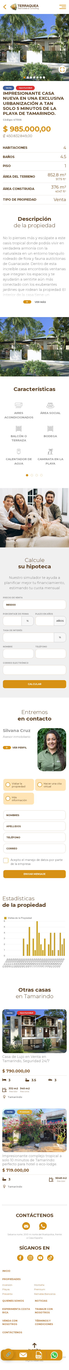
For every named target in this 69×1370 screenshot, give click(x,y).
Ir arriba (34, 1350)
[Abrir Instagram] (30, 1257)
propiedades (11, 1279)
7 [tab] (44, 77)
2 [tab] (28, 77)
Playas (6, 1289)
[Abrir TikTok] (50, 1257)
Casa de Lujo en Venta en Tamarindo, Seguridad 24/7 (25, 1059)
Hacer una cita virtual (53, 785)
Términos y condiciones (44, 1322)
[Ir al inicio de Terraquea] (24, 6)
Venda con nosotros (9, 1322)
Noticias (41, 1300)
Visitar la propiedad (18, 785)
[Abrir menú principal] (62, 7)
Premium (39, 1289)
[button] (62, 69)
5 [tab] (37, 77)
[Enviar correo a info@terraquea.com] (17, 1226)
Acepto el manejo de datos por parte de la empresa (37, 862)
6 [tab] (41, 77)
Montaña (39, 1284)
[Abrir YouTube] (40, 1257)
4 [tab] (34, 77)
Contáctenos (12, 1332)
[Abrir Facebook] (20, 1257)
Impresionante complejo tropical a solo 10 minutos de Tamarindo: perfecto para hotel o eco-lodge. (32, 1160)
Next (64, 1031)
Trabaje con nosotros (44, 1311)
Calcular (34, 684)
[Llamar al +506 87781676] (51, 1226)
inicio (6, 1270)
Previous (5, 1031)
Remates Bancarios (44, 1293)
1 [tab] (24, 77)
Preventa (7, 1293)
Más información (19, 799)
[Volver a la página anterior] (4, 7)
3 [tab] (31, 77)
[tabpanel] (34, 47)
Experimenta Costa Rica (16, 1311)
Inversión (7, 1284)
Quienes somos (13, 1300)
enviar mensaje (34, 874)
